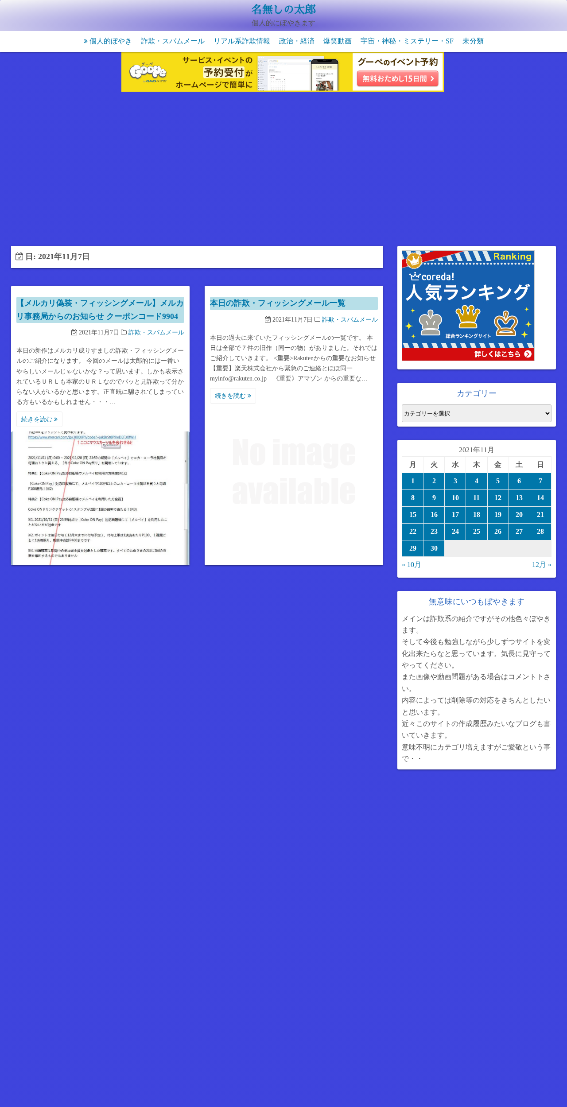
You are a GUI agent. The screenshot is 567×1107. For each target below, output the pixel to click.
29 (412, 548)
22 (412, 531)
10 (455, 497)
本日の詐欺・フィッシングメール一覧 (278, 303)
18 (476, 514)
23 (434, 531)
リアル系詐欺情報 (242, 41)
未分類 (473, 41)
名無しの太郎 (283, 9)
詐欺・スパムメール (173, 41)
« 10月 (411, 564)
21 (540, 514)
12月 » (541, 564)
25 (476, 531)
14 (540, 497)
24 (455, 531)
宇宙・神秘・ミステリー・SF (407, 41)
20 (519, 514)
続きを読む (37, 419)
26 (497, 531)
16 (434, 514)
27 (519, 531)
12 (497, 497)
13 (519, 497)
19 (497, 514)
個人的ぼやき (110, 41)
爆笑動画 (337, 41)
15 (412, 514)
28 (540, 531)
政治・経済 (297, 41)
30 (434, 548)
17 (455, 514)
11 (476, 497)
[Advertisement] (283, 171)
